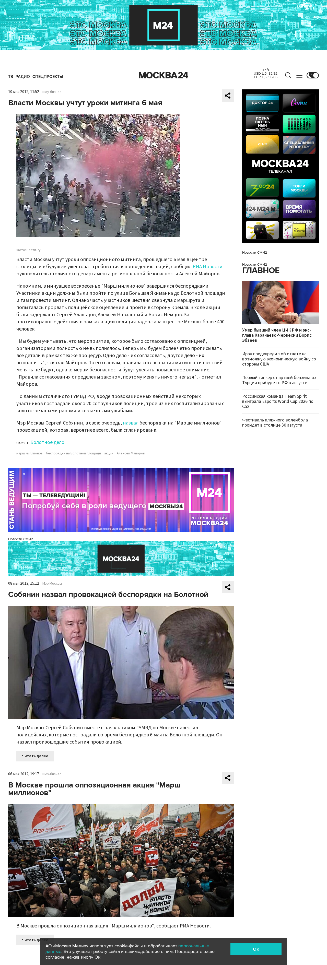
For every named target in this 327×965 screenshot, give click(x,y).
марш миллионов (29, 453)
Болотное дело (47, 442)
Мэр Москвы (52, 583)
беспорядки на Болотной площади (73, 453)
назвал (130, 423)
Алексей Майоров (131, 453)
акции (108, 453)
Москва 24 (163, 75)
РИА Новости (208, 266)
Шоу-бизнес (51, 92)
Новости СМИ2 (20, 539)
